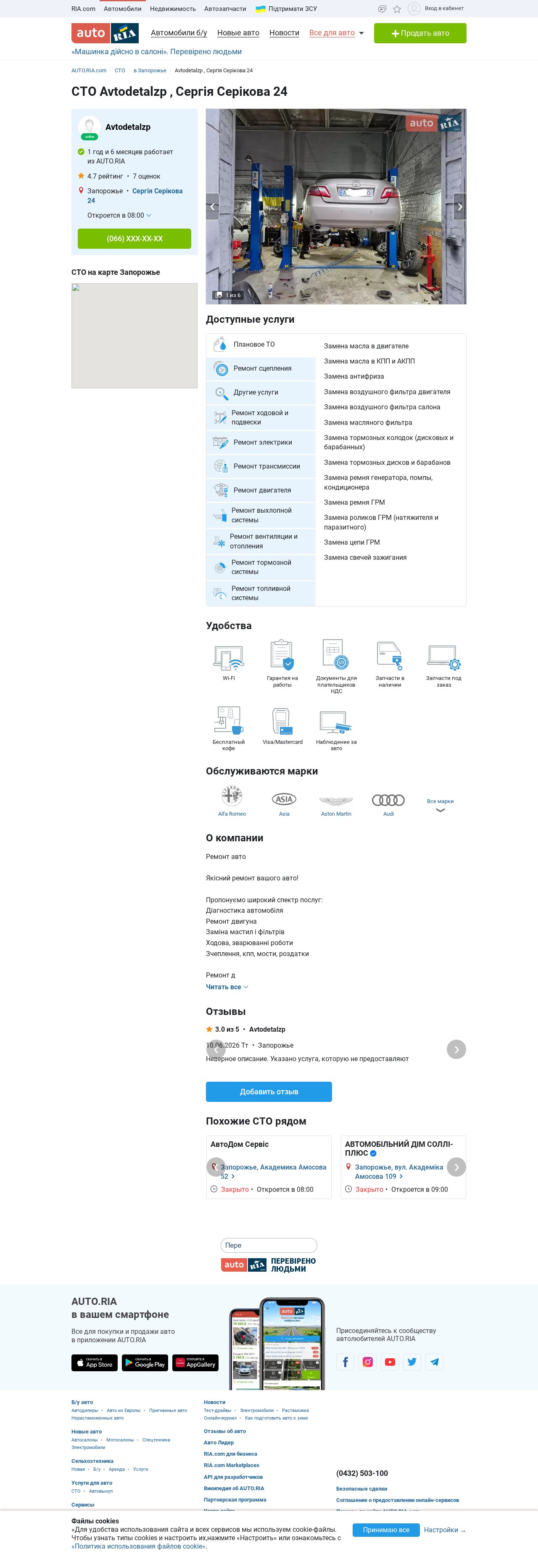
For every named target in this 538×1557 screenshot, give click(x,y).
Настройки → (445, 1530)
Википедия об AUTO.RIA (234, 1488)
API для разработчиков (233, 1477)
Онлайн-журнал (220, 1418)
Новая (78, 1469)
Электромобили (88, 1447)
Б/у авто (82, 1402)
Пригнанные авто (168, 1410)
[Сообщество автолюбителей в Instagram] (368, 1362)
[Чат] (382, 8)
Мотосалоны (120, 1440)
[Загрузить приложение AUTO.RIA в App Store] (94, 1362)
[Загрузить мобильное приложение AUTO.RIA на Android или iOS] (277, 1343)
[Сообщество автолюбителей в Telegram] (434, 1362)
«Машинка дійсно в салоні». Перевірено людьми (156, 51)
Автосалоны (84, 1440)
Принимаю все (386, 1530)
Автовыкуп (101, 1491)
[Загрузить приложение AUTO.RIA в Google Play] (145, 1362)
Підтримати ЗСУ (293, 9)
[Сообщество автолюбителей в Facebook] (345, 1362)
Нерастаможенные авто (97, 1418)
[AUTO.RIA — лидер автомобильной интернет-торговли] (105, 33)
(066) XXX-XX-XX (135, 238)
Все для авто (332, 32)
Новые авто (238, 32)
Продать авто (424, 33)
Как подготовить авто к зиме (276, 1418)
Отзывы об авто (225, 1431)
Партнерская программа (235, 1499)
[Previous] (216, 1049)
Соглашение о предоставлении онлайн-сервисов (397, 1500)
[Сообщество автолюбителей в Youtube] (390, 1362)
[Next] (456, 1049)
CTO (76, 1491)
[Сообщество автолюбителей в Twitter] (412, 1362)
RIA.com (83, 9)
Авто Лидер (219, 1442)
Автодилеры (84, 1410)
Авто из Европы (124, 1410)
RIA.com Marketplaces (231, 1465)
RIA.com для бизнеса (230, 1454)
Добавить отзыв (269, 1091)
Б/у (96, 1469)
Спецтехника (156, 1440)
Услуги (140, 1469)
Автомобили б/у (179, 32)
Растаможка (295, 1410)
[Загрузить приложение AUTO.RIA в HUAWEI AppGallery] (195, 1362)
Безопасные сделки (361, 1489)
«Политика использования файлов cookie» (138, 1546)
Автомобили (123, 9)
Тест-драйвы (218, 1410)
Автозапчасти (225, 9)
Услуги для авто (91, 1483)
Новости (284, 32)
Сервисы (83, 1505)
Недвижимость (173, 9)
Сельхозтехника (92, 1461)
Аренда (117, 1469)
